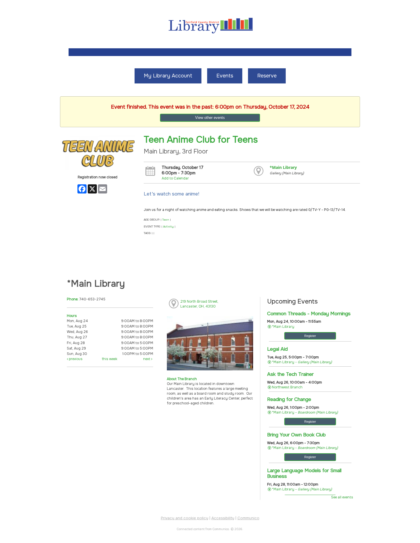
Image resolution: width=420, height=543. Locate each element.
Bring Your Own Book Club (296, 435)
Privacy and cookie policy (184, 518)
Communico (248, 518)
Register (310, 336)
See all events (342, 497)
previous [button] (75, 359)
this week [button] (109, 359)
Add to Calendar (175, 178)
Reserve (267, 76)
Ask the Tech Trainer (290, 374)
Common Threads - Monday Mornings (309, 313)
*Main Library (283, 167)
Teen (165, 219)
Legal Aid (277, 349)
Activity (168, 226)
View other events (210, 117)
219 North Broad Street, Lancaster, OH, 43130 (199, 304)
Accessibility (222, 518)
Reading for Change (289, 399)
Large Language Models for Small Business (304, 473)
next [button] (147, 359)
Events (224, 76)
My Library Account (168, 76)
